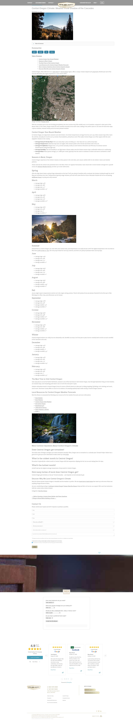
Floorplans (29, 3)
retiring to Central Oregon (56, 486)
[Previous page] (62, 679)
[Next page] (71, 679)
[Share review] (63, 673)
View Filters (34, 661)
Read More (53, 669)
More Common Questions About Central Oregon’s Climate (54, 67)
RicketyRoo (69, 682)
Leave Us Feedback (35, 657)
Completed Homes (66, 698)
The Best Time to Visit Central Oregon (49, 63)
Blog (102, 3)
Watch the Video (50, 695)
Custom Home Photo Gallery (85, 3)
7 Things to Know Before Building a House (44, 498)
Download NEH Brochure (52, 700)
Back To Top (95, 716)
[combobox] (73, 522)
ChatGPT (34, 52)
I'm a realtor (87, 690)
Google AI (52, 52)
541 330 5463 (53, 689)
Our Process (50, 3)
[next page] (105, 655)
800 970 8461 (53, 687)
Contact (94, 3)
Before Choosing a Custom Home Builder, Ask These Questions (49, 496)
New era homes (34, 687)
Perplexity (40, 52)
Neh (66, 592)
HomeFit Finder (66, 695)
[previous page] (46, 655)
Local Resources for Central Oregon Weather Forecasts (54, 65)
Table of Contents (39, 43)
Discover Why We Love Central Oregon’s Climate (52, 69)
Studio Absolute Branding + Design (47, 718)
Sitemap (64, 700)
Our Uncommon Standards (41, 3)
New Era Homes (66, 5)
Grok (46, 52)
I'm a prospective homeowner (91, 692)
